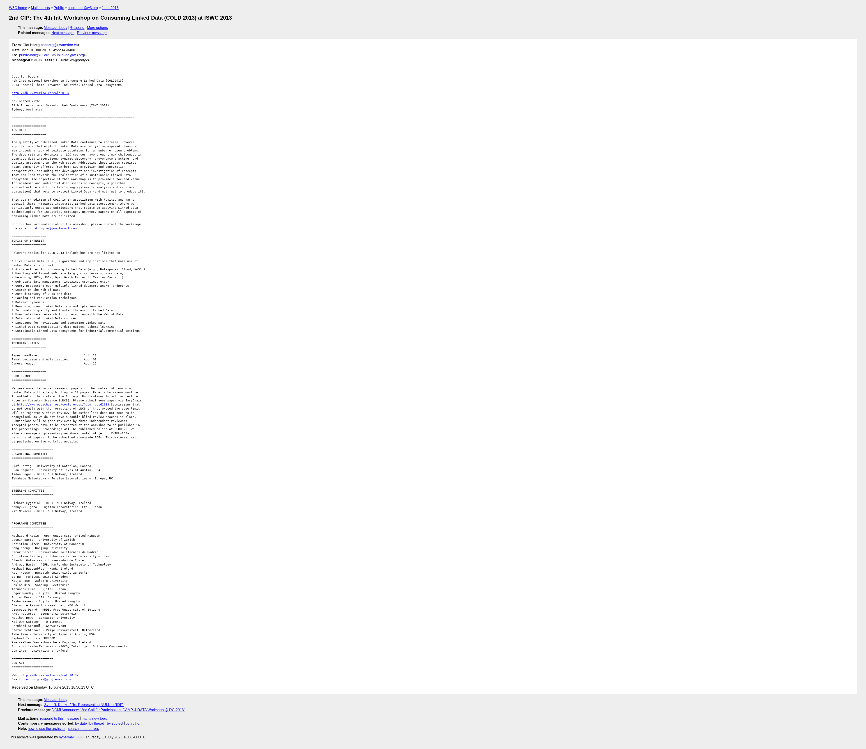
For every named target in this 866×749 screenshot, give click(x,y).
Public (59, 8)
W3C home (18, 8)
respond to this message (59, 718)
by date (81, 723)
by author (133, 723)
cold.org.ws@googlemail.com (53, 228)
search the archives (83, 729)
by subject (115, 723)
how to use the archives (46, 729)
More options (97, 28)
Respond (77, 28)
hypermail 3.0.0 (71, 737)
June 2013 (110, 8)
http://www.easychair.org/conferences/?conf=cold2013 (63, 404)
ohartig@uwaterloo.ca (60, 45)
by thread (96, 723)
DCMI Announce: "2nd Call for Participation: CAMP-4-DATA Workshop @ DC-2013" (118, 710)
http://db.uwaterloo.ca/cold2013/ (40, 93)
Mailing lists (40, 8)
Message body (55, 28)
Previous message (92, 33)
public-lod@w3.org (83, 8)
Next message (62, 33)
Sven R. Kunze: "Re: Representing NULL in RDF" (84, 705)
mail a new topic (95, 718)
